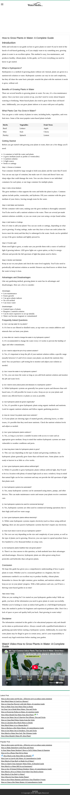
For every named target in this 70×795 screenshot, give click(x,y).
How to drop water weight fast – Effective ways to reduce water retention (26, 699)
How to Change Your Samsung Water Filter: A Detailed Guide (22, 764)
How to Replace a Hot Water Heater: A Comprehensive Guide (22, 728)
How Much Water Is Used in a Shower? (14, 701)
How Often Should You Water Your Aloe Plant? (17, 715)
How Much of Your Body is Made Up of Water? (17, 761)
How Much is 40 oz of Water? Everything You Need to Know (22, 771)
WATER (35, 791)
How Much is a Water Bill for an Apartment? (16, 766)
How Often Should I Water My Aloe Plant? (16, 736)
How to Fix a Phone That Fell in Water (14, 753)
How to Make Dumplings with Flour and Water (17, 748)
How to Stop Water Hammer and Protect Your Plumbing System (23, 779)
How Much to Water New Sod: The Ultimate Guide (19, 733)
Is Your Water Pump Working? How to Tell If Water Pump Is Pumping (25, 750)
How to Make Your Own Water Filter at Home (17, 706)
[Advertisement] (35, 21)
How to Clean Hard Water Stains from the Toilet (18, 720)
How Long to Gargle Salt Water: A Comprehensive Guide (21, 758)
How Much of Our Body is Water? (13, 774)
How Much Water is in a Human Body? (14, 725)
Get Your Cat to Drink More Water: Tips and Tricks (19, 709)
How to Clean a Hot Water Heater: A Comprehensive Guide (21, 782)
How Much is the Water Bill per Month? (17, 756)
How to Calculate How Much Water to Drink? (17, 723)
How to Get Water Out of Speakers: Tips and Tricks (19, 730)
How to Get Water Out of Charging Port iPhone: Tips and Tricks (23, 717)
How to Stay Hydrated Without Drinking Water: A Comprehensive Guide (26, 769)
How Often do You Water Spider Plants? (15, 777)
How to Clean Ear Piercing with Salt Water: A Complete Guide (23, 704)
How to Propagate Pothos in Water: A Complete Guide (20, 712)
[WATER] (35, 4)
